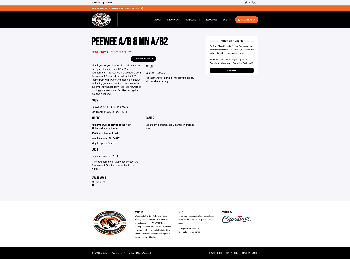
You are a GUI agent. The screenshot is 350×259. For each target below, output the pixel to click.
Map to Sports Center (103, 143)
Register (232, 70)
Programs (173, 19)
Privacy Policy (232, 252)
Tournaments (192, 19)
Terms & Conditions (250, 252)
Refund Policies (215, 252)
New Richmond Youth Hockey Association (115, 8)
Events (227, 19)
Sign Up (109, 3)
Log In (97, 3)
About (157, 19)
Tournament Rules (143, 58)
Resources (211, 19)
